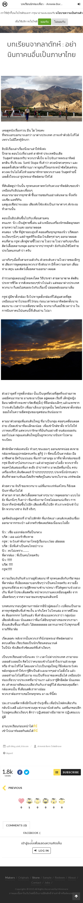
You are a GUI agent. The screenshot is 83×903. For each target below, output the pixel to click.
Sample (47, 877)
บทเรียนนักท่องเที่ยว (32, 4)
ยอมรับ (45, 21)
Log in (43, 850)
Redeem (60, 877)
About (72, 877)
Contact (36, 882)
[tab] (16, 825)
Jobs (47, 882)
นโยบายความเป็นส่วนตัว (69, 12)
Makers (13, 4)
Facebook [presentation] (31, 834)
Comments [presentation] (16, 825)
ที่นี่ (35, 726)
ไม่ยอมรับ (59, 21)
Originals (23, 877)
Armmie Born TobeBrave (61, 4)
